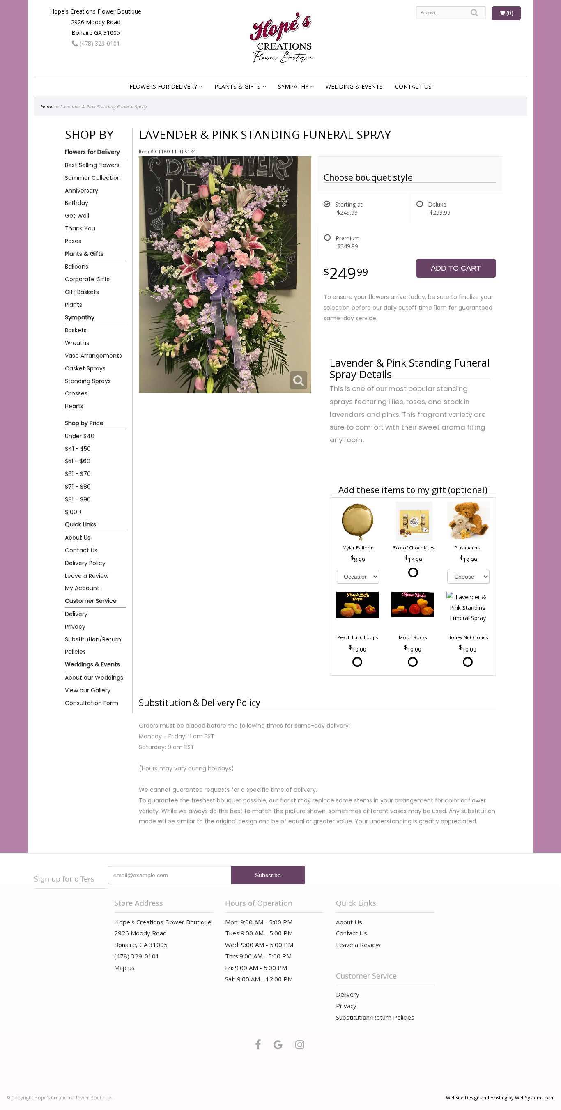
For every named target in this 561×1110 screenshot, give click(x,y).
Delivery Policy (85, 563)
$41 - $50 (78, 449)
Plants (73, 305)
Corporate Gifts (87, 279)
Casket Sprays (85, 368)
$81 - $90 (78, 499)
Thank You (80, 228)
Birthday (76, 203)
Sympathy (293, 86)
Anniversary (81, 190)
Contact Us (413, 86)
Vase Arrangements (93, 356)
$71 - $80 (78, 487)
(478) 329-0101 (99, 43)
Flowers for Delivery (163, 86)
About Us (77, 537)
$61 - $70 (78, 474)
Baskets (76, 330)
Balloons (76, 266)
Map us (124, 967)
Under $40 (79, 436)
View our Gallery (87, 690)
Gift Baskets (82, 292)
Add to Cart (456, 268)
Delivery (76, 614)
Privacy (75, 627)
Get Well (77, 215)
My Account (82, 588)
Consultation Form (91, 703)
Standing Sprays (88, 381)
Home (46, 106)
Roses (73, 241)
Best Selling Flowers (92, 165)
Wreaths (77, 343)
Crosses (76, 393)
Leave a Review (86, 576)
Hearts (74, 406)
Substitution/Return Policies (93, 645)
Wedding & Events (354, 86)
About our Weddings (94, 677)
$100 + (74, 512)
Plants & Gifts (237, 86)
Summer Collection (93, 178)
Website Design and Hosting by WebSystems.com (500, 1097)
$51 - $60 (77, 461)
